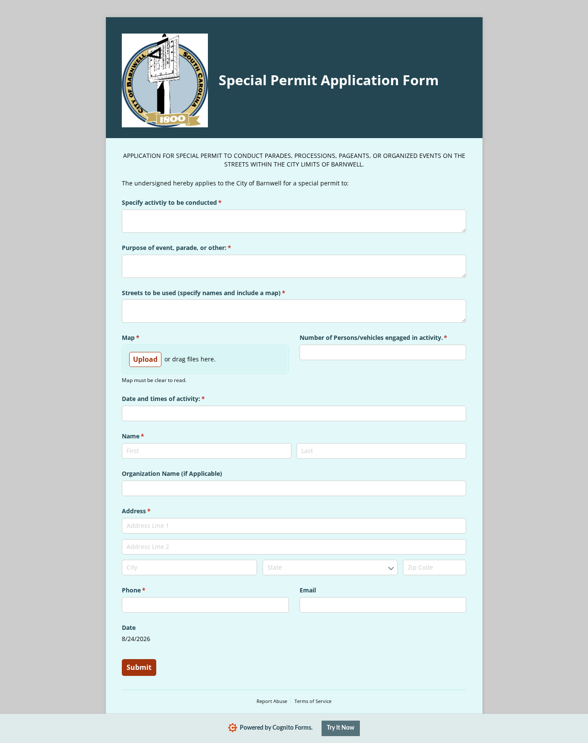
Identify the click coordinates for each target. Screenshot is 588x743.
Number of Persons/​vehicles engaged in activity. (383, 337)
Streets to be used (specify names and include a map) (216, 293)
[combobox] (330, 567)
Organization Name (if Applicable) (172, 473)
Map (143, 337)
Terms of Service (312, 701)
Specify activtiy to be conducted (184, 202)
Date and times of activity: (176, 399)
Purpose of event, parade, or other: (189, 248)
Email (308, 590)
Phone (146, 590)
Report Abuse (272, 701)
